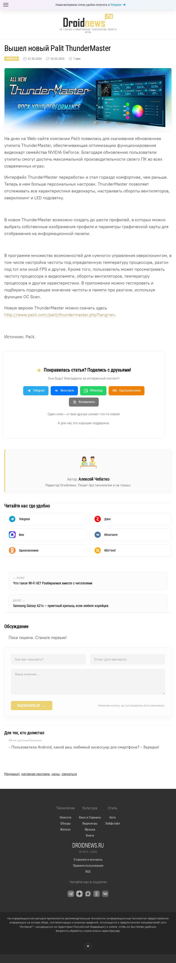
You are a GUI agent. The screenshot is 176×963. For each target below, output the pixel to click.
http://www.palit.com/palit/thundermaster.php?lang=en (59, 314)
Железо (65, 829)
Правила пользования (88, 866)
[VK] (105, 894)
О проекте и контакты (88, 860)
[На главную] (88, 20)
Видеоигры (89, 823)
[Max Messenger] (88, 894)
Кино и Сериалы (90, 817)
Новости (11, 58)
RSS (88, 872)
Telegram (115, 4)
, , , (40, 774)
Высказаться (31, 705)
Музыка (90, 829)
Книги (90, 835)
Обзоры (65, 823)
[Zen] (79, 894)
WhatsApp (96, 390)
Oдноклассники (126, 390)
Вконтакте (67, 390)
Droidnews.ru (88, 845)
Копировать (87, 402)
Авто (112, 817)
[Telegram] (71, 894)
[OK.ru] (96, 894)
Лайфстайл (112, 823)
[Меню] (5, 4)
